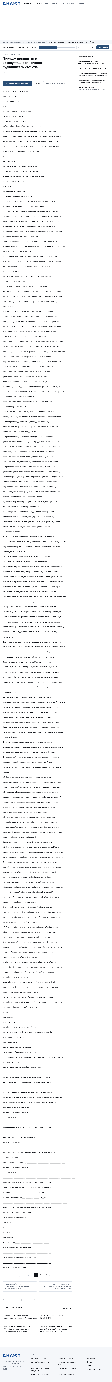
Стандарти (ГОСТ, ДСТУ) (39, 1358)
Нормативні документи (33, 3)
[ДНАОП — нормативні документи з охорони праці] (11, 3)
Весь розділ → (67, 1309)
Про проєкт (71, 3)
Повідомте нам (40, 1300)
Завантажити (103, 47)
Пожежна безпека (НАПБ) (67, 1375)
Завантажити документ (19, 83)
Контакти (82, 3)
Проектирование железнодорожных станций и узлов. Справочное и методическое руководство (56, 1329)
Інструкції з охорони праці (40, 1362)
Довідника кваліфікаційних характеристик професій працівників (20, 1316)
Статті (62, 3)
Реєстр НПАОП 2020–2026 (40, 1375)
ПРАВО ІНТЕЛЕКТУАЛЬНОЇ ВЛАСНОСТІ (52, 1316)
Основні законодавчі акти (36, 42)
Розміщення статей (94, 1369)
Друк (40, 83)
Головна (5, 42)
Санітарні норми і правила (67, 1368)
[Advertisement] (56, 23)
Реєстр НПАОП (51, 3)
